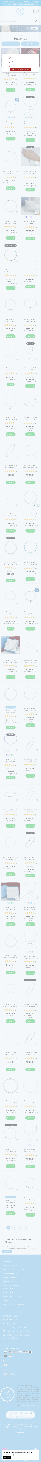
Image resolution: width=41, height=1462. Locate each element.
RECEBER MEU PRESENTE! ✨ (20, 69)
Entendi (7, 1457)
